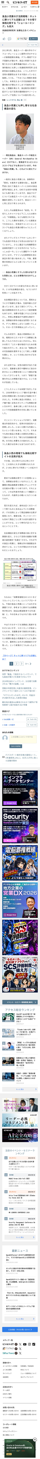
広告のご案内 (7, 1394)
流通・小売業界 (9, 725)
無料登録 (34, 2)
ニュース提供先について (28, 1373)
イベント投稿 (7, 1397)
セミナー (5, 7)
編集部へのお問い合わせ (11, 1411)
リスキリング (34, 7)
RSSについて (25, 1370)
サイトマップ (7, 1373)
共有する (34, 39)
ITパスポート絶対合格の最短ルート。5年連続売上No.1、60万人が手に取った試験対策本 (22, 757)
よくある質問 (7, 1370)
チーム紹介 (6, 1390)
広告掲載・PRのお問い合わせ (19, 1329)
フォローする (33, 45)
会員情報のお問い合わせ (28, 1411)
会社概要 (6, 1427)
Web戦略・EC (9, 719)
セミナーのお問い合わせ (11, 1414)
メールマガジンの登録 (10, 1366)
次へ (27, 663)
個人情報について (8, 1435)
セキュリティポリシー (10, 1431)
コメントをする (15, 746)
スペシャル (14, 7)
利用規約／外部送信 (27, 1366)
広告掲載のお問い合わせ (28, 1414)
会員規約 (6, 1377)
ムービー (24, 7)
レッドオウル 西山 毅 (14, 100)
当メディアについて (27, 1377)
